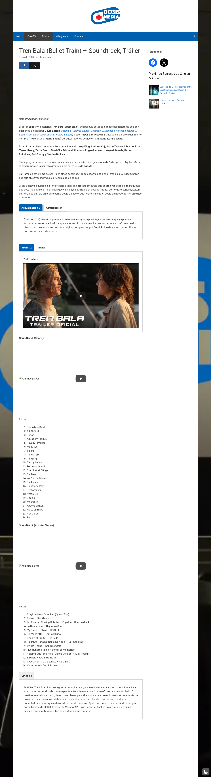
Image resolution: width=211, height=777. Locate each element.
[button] (205, 771)
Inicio (18, 36)
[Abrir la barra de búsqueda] (194, 36)
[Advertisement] (81, 92)
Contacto (79, 36)
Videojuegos (62, 36)
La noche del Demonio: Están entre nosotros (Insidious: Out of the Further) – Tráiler (176, 90)
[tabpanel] (81, 225)
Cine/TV (31, 36)
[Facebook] (24, 65)
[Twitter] (34, 65)
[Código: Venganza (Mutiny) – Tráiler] (154, 107)
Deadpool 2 (97, 130)
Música (45, 36)
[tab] (31, 208)
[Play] (81, 296)
